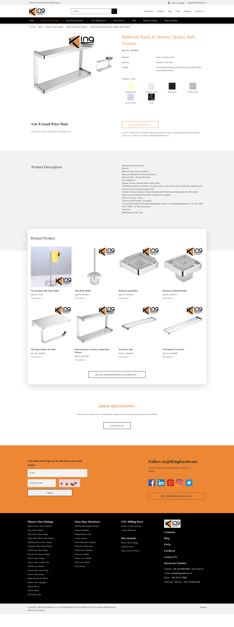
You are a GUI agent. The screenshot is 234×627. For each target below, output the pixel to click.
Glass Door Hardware (87, 521)
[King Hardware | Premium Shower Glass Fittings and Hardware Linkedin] (161, 482)
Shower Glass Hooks (35, 574)
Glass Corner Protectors (130, 551)
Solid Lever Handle (82, 562)
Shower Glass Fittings (54, 27)
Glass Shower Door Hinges (38, 534)
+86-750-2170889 (179, 577)
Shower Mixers (33, 586)
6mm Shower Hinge (35, 530)
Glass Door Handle (81, 554)
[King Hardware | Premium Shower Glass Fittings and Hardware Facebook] (151, 482)
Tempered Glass (127, 547)
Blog (170, 11)
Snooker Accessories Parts (131, 526)
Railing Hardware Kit (82, 534)
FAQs (178, 11)
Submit (50, 493)
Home (31, 20)
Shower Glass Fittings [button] (49, 20)
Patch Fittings (79, 566)
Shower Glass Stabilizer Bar (38, 562)
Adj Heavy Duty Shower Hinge (40, 546)
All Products (148, 11)
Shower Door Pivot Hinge (38, 550)
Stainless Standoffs (81, 530)
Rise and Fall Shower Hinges (39, 554)
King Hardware (128, 212)
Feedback (187, 11)
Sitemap (203, 607)
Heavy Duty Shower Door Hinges (40, 538)
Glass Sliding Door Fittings (84, 542)
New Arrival (128, 538)
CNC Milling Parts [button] (98, 20)
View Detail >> (37, 298)
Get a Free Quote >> (140, 125)
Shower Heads (33, 590)
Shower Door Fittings (129, 543)
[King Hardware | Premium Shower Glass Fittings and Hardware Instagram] (179, 482)
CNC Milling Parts (132, 521)
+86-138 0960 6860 (181, 569)
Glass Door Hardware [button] (74, 20)
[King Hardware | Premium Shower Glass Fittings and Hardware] (37, 11)
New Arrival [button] (118, 20)
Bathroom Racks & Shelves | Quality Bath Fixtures (110, 27)
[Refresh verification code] (69, 483)
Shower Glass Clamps (36, 558)
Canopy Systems (80, 538)
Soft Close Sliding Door (83, 546)
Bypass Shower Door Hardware (40, 526)
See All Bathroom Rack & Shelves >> (117, 375)
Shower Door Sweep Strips (38, 570)
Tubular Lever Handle (82, 558)
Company (160, 11)
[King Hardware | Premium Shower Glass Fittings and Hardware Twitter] (170, 482)
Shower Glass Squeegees (37, 582)
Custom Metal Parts (128, 530)
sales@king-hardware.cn (197, 2)
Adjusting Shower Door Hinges (40, 542)
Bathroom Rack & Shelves (77, 27)
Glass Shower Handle (36, 566)
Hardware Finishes (150, 20)
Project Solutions (170, 20)
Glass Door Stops (34, 594)
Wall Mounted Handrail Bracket (86, 526)
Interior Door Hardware (83, 550)
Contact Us (199, 11)
